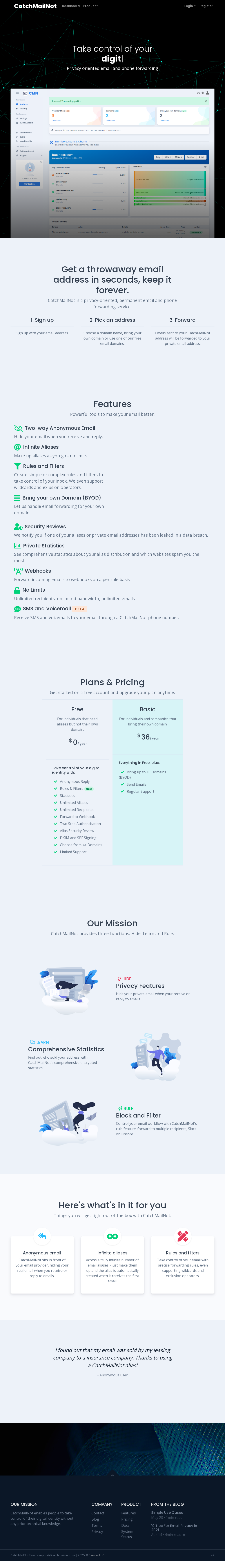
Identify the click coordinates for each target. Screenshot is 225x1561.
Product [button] (89, 6)
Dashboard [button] (71, 6)
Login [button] (188, 6)
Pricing (127, 1519)
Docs (125, 1525)
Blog (95, 1519)
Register (206, 6)
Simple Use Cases (167, 1512)
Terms (96, 1525)
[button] (181, 1371)
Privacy (97, 1531)
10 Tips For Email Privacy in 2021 (174, 1527)
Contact (97, 1513)
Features (128, 1513)
